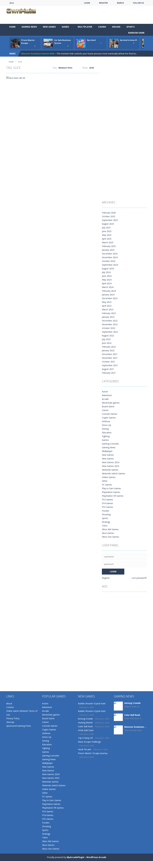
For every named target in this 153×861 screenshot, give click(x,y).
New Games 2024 (110, 462)
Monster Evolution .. (135, 726)
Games (65, 26)
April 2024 (106, 283)
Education (106, 432)
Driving (105, 428)
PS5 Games (107, 507)
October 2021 (108, 361)
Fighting (106, 436)
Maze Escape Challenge (89, 741)
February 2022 (109, 346)
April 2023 (106, 305)
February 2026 (109, 212)
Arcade (116, 26)
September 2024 (110, 264)
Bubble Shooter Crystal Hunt (91, 703)
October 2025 (108, 216)
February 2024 (109, 290)
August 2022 (108, 335)
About (9, 703)
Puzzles (105, 510)
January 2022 (108, 350)
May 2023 (106, 302)
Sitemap (10, 722)
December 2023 (109, 298)
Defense (106, 421)
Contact (10, 707)
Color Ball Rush (85, 726)
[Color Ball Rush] (118, 717)
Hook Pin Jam (84, 749)
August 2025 (108, 223)
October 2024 (108, 261)
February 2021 (109, 372)
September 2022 (110, 331)
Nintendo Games (110, 469)
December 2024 (109, 253)
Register (106, 577)
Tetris (104, 525)
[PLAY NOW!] (15, 43)
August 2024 (108, 268)
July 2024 (106, 272)
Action (105, 391)
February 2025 (109, 246)
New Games (49, 26)
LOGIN (87, 3)
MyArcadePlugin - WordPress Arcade (86, 857)
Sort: (55, 67)
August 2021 (108, 369)
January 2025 (108, 249)
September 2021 (110, 365)
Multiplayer (85, 26)
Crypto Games (109, 417)
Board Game (108, 406)
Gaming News (29, 26)
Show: (85, 67)
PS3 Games (107, 499)
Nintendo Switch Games (113, 473)
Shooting (106, 514)
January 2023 (108, 317)
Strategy (106, 521)
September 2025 (110, 220)
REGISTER (103, 3)
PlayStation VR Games (112, 495)
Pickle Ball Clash (86, 730)
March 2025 (107, 242)
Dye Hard (91, 40)
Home (12, 26)
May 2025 (106, 235)
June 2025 (106, 231)
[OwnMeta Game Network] (21, 10)
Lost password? (139, 577)
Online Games (108, 477)
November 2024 (110, 257)
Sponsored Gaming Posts (18, 725)
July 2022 (106, 339)
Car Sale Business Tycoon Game (38, 53)
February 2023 (109, 313)
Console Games (109, 413)
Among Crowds (85, 718)
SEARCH (120, 3)
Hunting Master (85, 722)
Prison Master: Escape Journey (92, 753)
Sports (130, 26)
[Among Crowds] (118, 706)
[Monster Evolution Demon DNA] (118, 733)
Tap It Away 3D (85, 737)
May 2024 (106, 279)
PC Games (107, 484)
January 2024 (108, 294)
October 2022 (108, 328)
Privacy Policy (12, 718)
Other (104, 481)
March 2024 (107, 287)
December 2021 (109, 354)
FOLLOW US (138, 3)
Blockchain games (111, 402)
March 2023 (107, 309)
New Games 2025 (110, 466)
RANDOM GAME (136, 32)
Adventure (107, 395)
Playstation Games (111, 492)
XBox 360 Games (110, 529)
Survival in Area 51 (128, 40)
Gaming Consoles (110, 443)
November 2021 (110, 357)
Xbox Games (108, 533)
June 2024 (106, 276)
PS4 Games (107, 503)
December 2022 (109, 320)
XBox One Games (110, 536)
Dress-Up (106, 425)
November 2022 (110, 324)
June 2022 (106, 343)
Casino (102, 26)
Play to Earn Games (111, 488)
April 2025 (106, 238)
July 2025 (106, 227)
